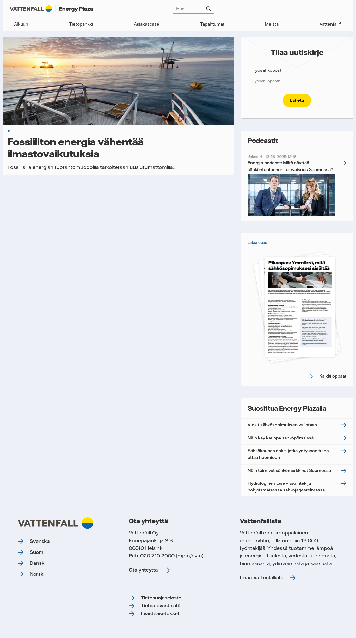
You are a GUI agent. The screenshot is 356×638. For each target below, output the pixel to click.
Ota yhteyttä (143, 570)
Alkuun (21, 24)
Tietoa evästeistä (161, 606)
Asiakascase (146, 24)
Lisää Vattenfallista (262, 577)
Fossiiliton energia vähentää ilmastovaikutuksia (76, 147)
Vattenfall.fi (331, 24)
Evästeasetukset (160, 613)
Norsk (37, 574)
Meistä (272, 24)
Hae (208, 9)
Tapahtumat (212, 24)
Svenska (40, 541)
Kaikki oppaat (332, 376)
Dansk (37, 563)
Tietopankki (81, 24)
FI (9, 131)
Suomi (37, 552)
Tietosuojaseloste (161, 598)
